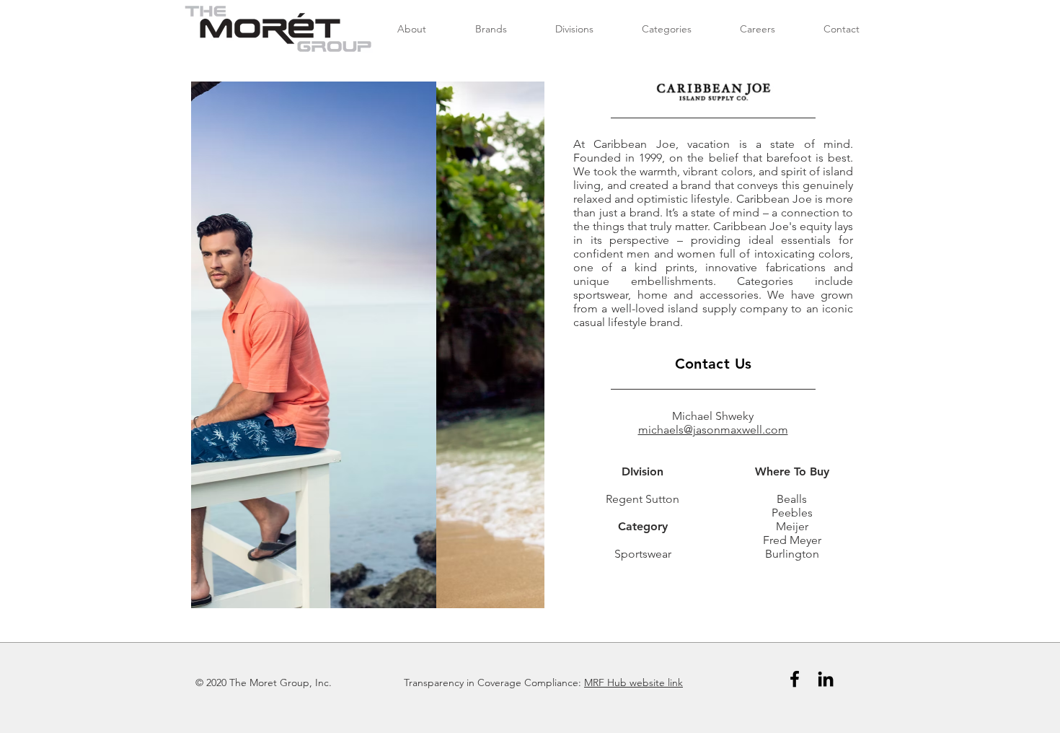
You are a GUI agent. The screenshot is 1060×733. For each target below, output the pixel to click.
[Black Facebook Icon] (794, 679)
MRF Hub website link (633, 682)
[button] (367, 345)
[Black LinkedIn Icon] (825, 679)
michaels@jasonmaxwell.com (713, 429)
